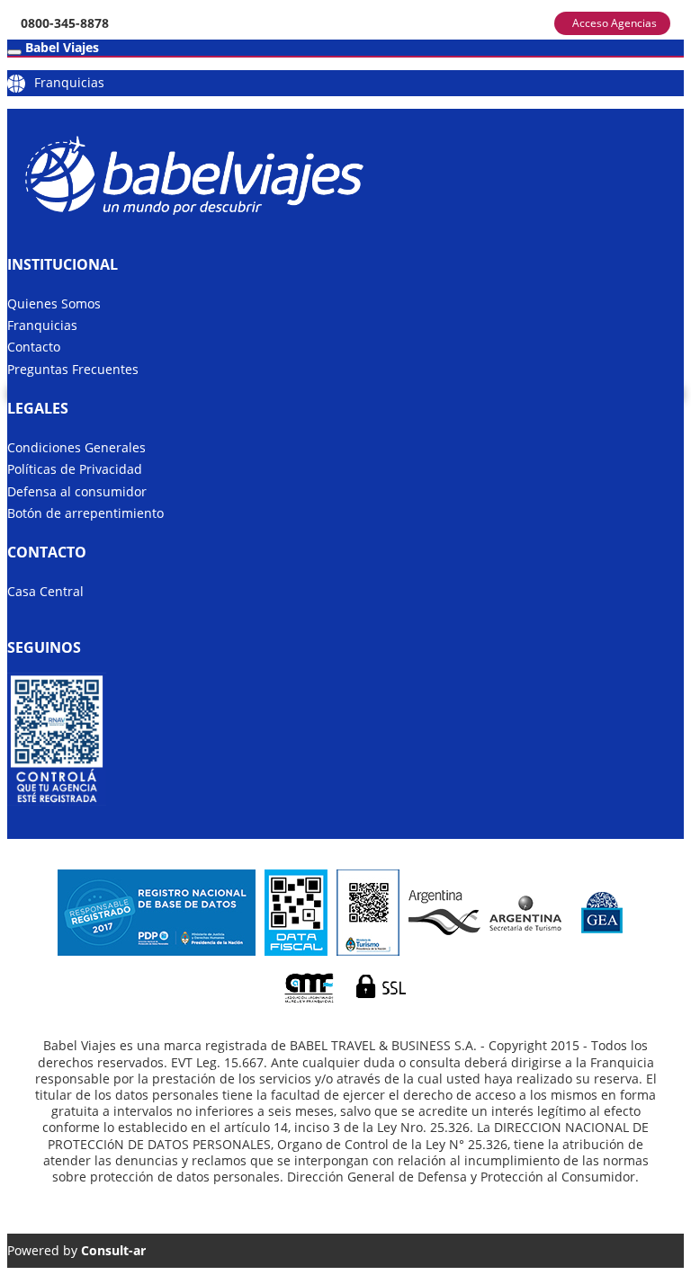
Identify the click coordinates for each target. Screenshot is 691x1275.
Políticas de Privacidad (74, 468)
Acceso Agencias (614, 23)
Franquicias (69, 82)
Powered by (76, 1250)
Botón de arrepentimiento (85, 513)
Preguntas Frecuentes (73, 369)
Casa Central (45, 591)
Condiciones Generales (76, 447)
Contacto (33, 346)
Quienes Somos (54, 303)
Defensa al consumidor (77, 491)
